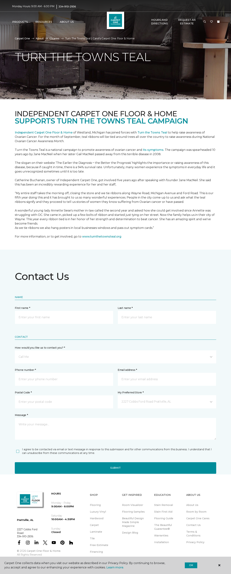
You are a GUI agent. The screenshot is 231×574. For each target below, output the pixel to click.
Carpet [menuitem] (94, 525)
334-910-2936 (67, 6)
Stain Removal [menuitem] (163, 505)
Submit (115, 467)
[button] (204, 22)
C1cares (54, 38)
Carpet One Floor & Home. (44, 551)
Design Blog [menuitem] (130, 532)
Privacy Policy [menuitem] (195, 542)
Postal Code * (23, 392)
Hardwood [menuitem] (96, 518)
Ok (191, 565)
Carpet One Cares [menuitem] (198, 518)
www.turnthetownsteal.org (101, 236)
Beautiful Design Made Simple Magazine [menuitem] (133, 522)
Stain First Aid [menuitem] (163, 511)
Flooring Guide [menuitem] (163, 518)
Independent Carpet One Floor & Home (44, 132)
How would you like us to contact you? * (40, 347)
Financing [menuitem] (96, 551)
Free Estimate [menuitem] (99, 545)
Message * (21, 415)
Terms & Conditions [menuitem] (193, 533)
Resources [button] (43, 21)
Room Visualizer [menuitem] (132, 505)
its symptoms (153, 150)
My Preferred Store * (130, 392)
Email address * (127, 370)
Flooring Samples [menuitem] (133, 511)
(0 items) (218, 21)
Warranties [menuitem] (161, 535)
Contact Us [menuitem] (193, 525)
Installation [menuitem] (161, 542)
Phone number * (25, 370)
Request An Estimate (186, 21)
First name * (22, 308)
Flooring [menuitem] (95, 505)
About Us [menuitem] (192, 505)
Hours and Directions (159, 21)
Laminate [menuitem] (96, 531)
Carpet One (22, 38)
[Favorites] (211, 22)
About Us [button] (67, 21)
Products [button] (20, 21)
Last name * (125, 308)
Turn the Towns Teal (152, 132)
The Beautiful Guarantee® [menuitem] (163, 526)
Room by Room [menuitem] (196, 511)
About (40, 38)
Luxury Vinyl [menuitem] (98, 511)
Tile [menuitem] (92, 538)
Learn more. (115, 567)
